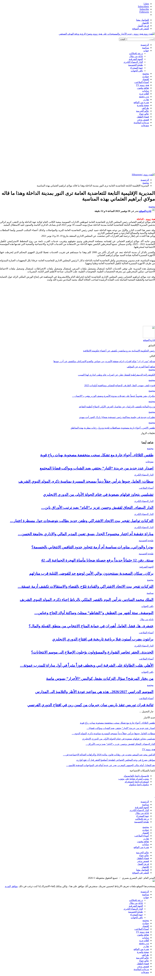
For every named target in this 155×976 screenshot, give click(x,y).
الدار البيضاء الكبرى (133, 62)
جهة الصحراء (136, 67)
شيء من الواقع (141, 102)
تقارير (146, 99)
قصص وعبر (143, 119)
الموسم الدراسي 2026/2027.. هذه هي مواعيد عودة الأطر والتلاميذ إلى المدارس (94, 692)
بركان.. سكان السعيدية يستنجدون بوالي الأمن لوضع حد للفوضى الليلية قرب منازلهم (91, 573)
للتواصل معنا (142, 20)
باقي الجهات (137, 70)
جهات (146, 50)
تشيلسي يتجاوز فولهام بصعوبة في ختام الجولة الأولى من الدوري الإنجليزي (98, 494)
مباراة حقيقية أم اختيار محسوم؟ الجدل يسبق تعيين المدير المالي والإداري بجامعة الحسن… (85, 534)
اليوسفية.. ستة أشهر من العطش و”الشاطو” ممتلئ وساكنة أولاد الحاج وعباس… (93, 613)
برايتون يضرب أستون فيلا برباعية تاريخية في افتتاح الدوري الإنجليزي (102, 639)
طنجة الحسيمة (135, 65)
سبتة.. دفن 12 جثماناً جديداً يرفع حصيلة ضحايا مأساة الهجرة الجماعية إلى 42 (97, 560)
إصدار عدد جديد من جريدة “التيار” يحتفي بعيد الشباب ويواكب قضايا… (121, 728)
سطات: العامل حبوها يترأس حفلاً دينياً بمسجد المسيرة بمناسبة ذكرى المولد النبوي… (113, 733)
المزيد (8, 886)
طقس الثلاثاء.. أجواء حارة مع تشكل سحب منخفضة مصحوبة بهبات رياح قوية (96, 455)
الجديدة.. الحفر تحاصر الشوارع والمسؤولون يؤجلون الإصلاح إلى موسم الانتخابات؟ (92, 652)
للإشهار (145, 23)
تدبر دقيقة (144, 96)
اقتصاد (145, 79)
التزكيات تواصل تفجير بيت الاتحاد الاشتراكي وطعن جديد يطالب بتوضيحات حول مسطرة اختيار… (81, 521)
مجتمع (146, 73)
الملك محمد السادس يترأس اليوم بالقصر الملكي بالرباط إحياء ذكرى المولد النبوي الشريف (86, 600)
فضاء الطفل (143, 116)
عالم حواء (144, 114)
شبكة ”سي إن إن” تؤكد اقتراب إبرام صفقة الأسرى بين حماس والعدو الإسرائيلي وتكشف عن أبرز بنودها (104, 361)
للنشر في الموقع (140, 28)
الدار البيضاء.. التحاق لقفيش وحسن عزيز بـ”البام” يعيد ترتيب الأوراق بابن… (97, 508)
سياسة (145, 47)
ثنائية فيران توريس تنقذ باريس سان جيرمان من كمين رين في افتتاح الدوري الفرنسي (90, 705)
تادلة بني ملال (136, 56)
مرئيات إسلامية (141, 122)
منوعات (145, 125)
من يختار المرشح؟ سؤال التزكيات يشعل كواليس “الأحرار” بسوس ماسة (99, 679)
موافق (14, 886)
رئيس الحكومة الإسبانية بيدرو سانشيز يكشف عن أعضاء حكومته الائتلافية (119, 350)
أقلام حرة (144, 93)
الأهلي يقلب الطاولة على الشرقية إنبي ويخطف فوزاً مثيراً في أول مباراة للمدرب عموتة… (86, 665)
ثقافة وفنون (143, 88)
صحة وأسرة (143, 105)
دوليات (145, 91)
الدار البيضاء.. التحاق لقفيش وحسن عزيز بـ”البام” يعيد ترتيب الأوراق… (120, 744)
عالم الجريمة (142, 111)
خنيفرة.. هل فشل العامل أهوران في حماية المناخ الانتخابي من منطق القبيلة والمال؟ (91, 626)
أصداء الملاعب (141, 82)
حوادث (145, 76)
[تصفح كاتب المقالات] (149, 337)
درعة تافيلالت (136, 53)
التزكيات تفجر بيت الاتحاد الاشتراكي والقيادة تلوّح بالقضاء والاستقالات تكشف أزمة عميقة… (85, 586)
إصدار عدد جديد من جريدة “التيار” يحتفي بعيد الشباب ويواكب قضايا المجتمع (96, 468)
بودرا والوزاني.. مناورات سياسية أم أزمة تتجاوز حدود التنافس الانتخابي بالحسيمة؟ (92, 547)
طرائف (145, 108)
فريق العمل (143, 25)
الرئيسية (145, 44)
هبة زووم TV (142, 85)
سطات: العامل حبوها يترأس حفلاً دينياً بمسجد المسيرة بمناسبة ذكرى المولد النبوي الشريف (85, 481)
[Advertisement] (77, 150)
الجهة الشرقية (136, 59)
